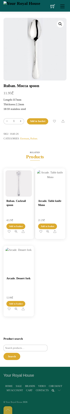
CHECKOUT (55, 386)
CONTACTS (42, 390)
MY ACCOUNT (15, 390)
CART (29, 390)
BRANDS (30, 386)
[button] (60, 24)
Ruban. (34, 138)
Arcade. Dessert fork (18, 278)
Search (12, 356)
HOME (8, 386)
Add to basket (37, 121)
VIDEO (42, 386)
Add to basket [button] (16, 226)
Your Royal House (14, 402)
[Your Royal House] (22, 3)
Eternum (24, 138)
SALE (19, 386)
